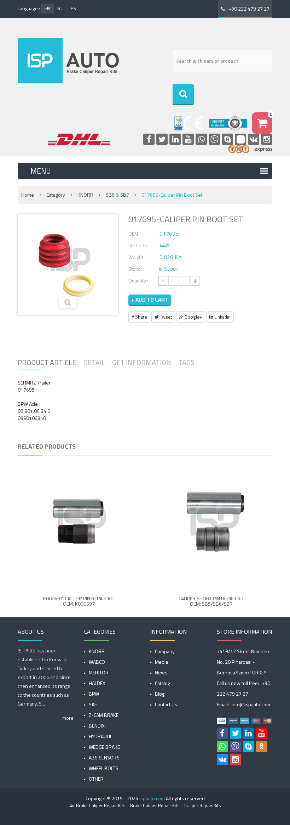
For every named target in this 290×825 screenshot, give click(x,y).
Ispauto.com (152, 798)
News (161, 672)
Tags (186, 362)
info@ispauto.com (251, 704)
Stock (134, 269)
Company (165, 651)
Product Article (47, 362)
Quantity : (138, 280)
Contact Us (166, 704)
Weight (135, 257)
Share (140, 316)
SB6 (110, 194)
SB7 (124, 194)
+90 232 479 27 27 (248, 8)
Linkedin (222, 316)
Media (161, 662)
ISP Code (137, 245)
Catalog (162, 683)
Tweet (165, 316)
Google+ (193, 316)
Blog (159, 693)
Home (27, 194)
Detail (94, 362)
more (68, 718)
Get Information (141, 362)
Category (55, 194)
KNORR (85, 194)
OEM (133, 233)
